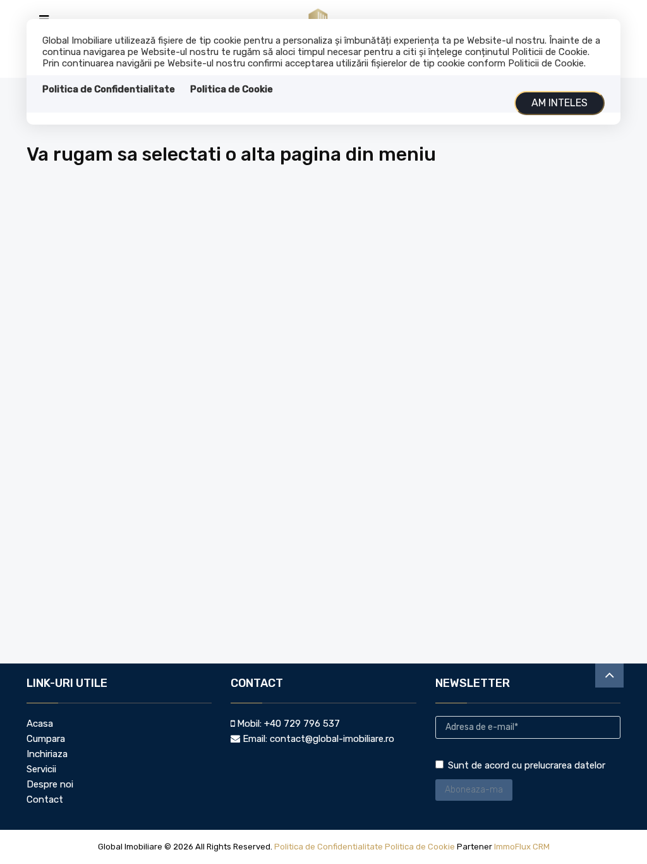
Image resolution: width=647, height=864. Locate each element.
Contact (45, 799)
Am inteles (559, 103)
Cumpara (46, 738)
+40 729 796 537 (302, 723)
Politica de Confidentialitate (108, 89)
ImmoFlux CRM (522, 846)
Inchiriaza (47, 754)
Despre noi (50, 784)
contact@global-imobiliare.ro (332, 738)
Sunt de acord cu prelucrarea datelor (526, 765)
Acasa (40, 723)
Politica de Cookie (231, 89)
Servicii (41, 769)
